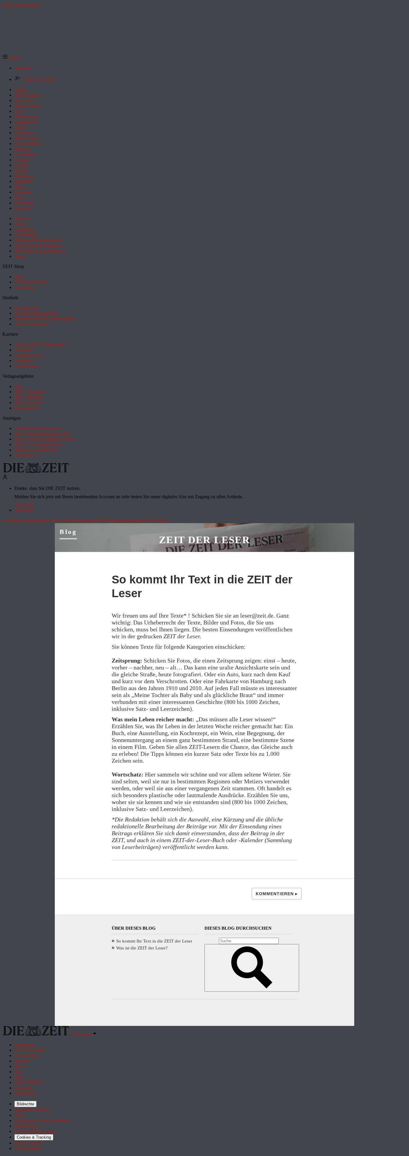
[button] (11, 57)
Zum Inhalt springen (21, 4)
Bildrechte (25, 1104)
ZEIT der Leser (204, 539)
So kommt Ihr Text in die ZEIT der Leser (154, 941)
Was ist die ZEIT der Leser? (142, 948)
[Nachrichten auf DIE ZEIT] (35, 471)
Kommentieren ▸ (277, 893)
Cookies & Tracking (34, 1137)
